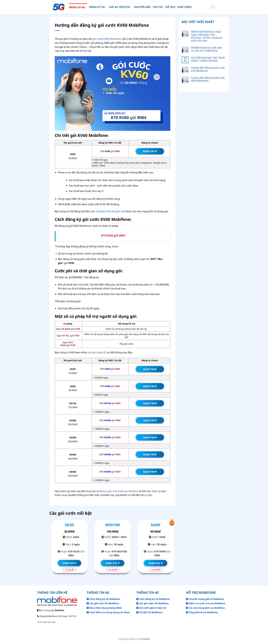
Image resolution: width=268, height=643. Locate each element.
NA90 (155, 524)
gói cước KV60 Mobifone (106, 38)
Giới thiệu (184, 7)
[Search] (212, 6)
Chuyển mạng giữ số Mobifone (206, 598)
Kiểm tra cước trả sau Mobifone (207, 603)
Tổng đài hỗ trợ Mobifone (203, 612)
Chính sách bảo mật (46, 622)
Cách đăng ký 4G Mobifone (104, 598)
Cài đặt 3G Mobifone (150, 612)
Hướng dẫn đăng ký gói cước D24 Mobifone (208, 69)
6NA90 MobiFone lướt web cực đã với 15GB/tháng (206, 49)
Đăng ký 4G (77, 7)
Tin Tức (158, 7)
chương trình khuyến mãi (110, 211)
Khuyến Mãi (142, 7)
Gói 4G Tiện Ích (119, 7)
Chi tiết (68, 569)
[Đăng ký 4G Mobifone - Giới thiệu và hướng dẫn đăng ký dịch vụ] (59, 7)
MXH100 (112, 524)
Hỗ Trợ (170, 7)
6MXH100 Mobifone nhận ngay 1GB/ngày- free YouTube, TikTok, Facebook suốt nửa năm (206, 36)
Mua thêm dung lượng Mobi (105, 607)
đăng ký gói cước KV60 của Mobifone (119, 491)
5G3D (69, 524)
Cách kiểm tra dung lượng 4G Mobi (109, 612)
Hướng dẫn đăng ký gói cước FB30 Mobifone (208, 79)
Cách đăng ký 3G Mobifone (154, 598)
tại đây (148, 495)
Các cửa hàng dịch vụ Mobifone (206, 607)
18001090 (72, 616)
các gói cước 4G (97, 352)
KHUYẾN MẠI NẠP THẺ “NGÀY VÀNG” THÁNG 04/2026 (208, 59)
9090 (60, 616)
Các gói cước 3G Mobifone (153, 603)
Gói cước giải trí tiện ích (152, 607)
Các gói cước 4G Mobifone (104, 603)
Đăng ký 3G (97, 7)
